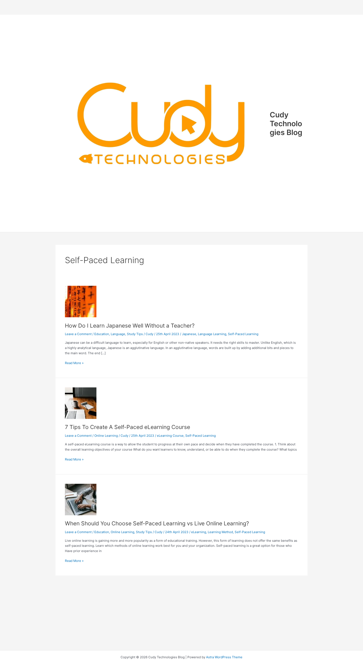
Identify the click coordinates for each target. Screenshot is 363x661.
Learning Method (220, 532)
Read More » (74, 363)
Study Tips (135, 334)
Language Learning (212, 334)
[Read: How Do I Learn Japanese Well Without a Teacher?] (80, 301)
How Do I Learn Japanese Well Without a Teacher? (130, 325)
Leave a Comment (78, 334)
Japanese (189, 334)
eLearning (198, 532)
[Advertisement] (181, 7)
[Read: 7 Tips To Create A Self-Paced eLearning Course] (80, 403)
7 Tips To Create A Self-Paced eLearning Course (127, 427)
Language (118, 334)
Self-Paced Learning (243, 334)
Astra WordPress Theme (224, 657)
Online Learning (106, 436)
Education (101, 334)
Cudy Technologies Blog (286, 123)
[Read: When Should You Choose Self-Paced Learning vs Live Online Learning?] (80, 499)
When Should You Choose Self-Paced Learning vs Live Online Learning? (157, 523)
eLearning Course (170, 436)
